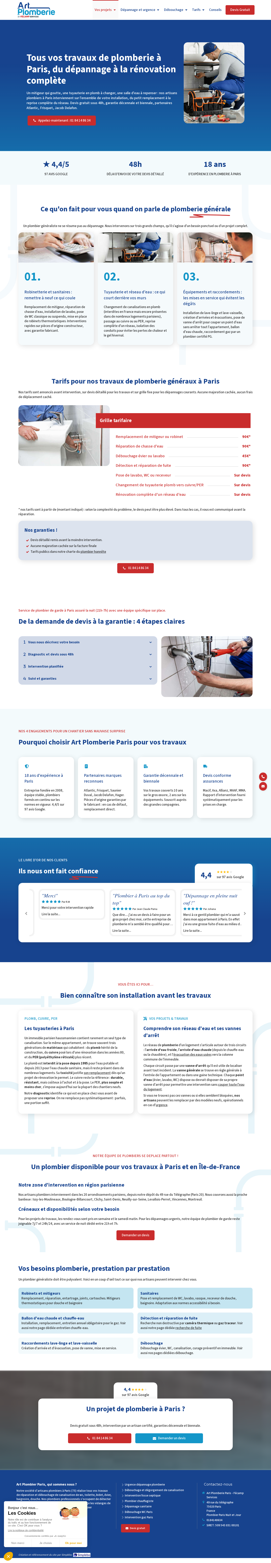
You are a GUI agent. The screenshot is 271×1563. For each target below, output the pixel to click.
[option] (64, 909)
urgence (161, 1110)
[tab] (87, 642)
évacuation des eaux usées (192, 1059)
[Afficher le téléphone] (263, 776)
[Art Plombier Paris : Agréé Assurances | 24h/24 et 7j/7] (36, 10)
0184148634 (214, 1525)
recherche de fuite (188, 1333)
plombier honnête (93, 551)
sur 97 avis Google (230, 880)
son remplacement (97, 1078)
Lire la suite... (44, 919)
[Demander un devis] (263, 786)
